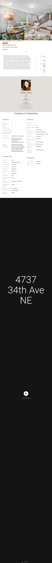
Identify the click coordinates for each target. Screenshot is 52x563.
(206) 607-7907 (26, 99)
